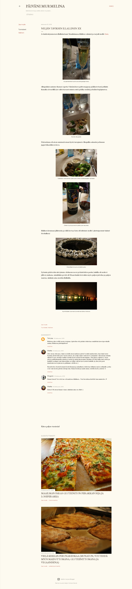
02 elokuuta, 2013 (59, 338)
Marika (49, 351)
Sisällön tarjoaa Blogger (68, 579)
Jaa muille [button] (22, 24)
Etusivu (30, 14)
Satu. (107, 34)
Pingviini (50, 376)
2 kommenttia (53, 500)
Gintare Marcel (72, 583)
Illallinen (21, 33)
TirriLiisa (50, 338)
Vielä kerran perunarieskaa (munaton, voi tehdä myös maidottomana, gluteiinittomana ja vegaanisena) (74, 559)
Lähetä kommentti (54, 566)
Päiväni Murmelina (45, 6)
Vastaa (49, 346)
